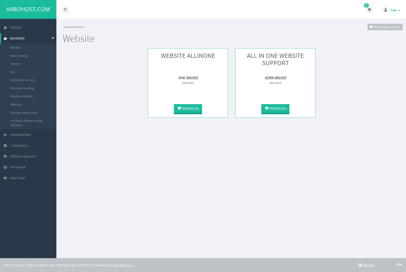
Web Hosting (19, 56)
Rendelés (16, 38)
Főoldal (14, 27)
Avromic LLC (123, 265)
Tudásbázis (18, 145)
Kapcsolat (16, 178)
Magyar (368, 265)
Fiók (394, 10)
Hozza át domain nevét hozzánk (26, 122)
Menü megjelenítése (386, 27)
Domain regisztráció (24, 112)
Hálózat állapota (21, 156)
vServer (15, 64)
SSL (12, 72)
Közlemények (19, 134)
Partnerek (16, 167)
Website (15, 104)
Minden (15, 47)
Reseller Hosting (21, 96)
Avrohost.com (28, 9)
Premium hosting (22, 88)
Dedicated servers (22, 80)
